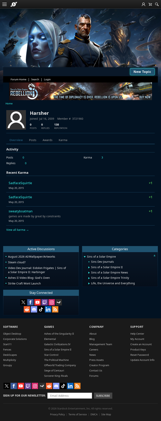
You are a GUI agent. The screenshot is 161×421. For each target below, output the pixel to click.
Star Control (51, 355)
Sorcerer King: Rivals (56, 376)
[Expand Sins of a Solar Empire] (85, 257)
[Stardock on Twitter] (23, 302)
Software (10, 327)
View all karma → (17, 230)
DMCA (94, 414)
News (92, 355)
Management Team (100, 344)
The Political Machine (56, 360)
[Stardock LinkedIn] (48, 309)
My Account (137, 339)
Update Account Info (142, 360)
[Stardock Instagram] (51, 302)
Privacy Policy (57, 414)
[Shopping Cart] (150, 4)
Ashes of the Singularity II (59, 333)
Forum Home (18, 79)
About (93, 333)
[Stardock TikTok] (41, 309)
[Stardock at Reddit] (26, 309)
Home (9, 103)
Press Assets (96, 360)
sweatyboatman (21, 211)
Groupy (7, 365)
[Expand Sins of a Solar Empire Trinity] (89, 278)
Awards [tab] (47, 140)
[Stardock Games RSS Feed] (55, 309)
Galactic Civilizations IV (57, 344)
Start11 (7, 344)
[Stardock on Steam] (58, 302)
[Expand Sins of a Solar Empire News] (89, 273)
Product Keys (138, 349)
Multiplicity (9, 360)
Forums (93, 376)
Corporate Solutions (15, 339)
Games (49, 327)
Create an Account (141, 344)
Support (137, 327)
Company (96, 327)
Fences (7, 349)
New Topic (142, 72)
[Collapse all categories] (154, 256)
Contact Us (95, 370)
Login (47, 79)
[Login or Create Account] (143, 4)
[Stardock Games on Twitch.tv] (44, 302)
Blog (92, 339)
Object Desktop (12, 333)
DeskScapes (10, 355)
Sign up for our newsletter (24, 395)
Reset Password (139, 355)
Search (35, 79)
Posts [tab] (32, 140)
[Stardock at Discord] (34, 309)
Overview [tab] (16, 140)
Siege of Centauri (54, 370)
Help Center (137, 333)
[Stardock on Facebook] (30, 302)
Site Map (106, 414)
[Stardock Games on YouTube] (37, 302)
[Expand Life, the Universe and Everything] (89, 283)
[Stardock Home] (14, 4)
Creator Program (99, 365)
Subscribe (103, 395)
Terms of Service (78, 414)
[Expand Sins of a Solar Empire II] (89, 267)
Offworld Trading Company (60, 365)
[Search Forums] (157, 4)
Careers (93, 349)
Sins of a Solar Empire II (57, 349)
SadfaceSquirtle (20, 183)
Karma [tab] (63, 140)
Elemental (50, 339)
